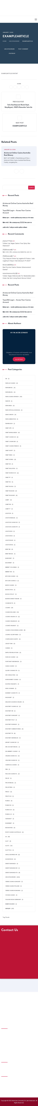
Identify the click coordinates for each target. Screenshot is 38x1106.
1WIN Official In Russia (12, 410)
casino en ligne (10, 612)
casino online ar (11, 621)
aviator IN (8, 531)
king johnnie (9, 688)
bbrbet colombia (11, 567)
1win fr (7, 401)
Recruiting (9, 827)
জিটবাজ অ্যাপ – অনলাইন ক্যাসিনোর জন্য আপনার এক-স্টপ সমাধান (18, 218)
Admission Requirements (12, 1032)
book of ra (9, 589)
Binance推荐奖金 (8, 265)
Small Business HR (11, 854)
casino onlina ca (11, 616)
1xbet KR (8, 464)
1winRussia (9, 423)
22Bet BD (8, 504)
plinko (7, 800)
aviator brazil (10, 517)
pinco (7, 791)
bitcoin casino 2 (10, 580)
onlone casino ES (11, 760)
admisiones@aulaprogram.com (10, 1083)
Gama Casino (9, 666)
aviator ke (9, 535)
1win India (8, 405)
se (6, 836)
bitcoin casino (10, 576)
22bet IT (7, 509)
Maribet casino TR (11, 693)
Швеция (7, 908)
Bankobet (8, 558)
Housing (6, 1049)
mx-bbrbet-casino (11, 751)
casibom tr (9, 603)
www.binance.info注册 (10, 273)
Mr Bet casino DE (10, 742)
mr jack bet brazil (11, 746)
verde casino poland (12, 886)
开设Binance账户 (8, 249)
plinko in (8, 805)
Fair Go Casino (10, 657)
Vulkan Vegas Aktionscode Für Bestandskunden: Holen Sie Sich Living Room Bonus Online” (19, 277)
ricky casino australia (13, 832)
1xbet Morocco (10, 473)
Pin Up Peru (8, 787)
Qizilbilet (8, 818)
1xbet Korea (9, 459)
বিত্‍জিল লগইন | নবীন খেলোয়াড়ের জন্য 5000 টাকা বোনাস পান (17, 222)
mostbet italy (10, 720)
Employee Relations (11, 652)
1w (6, 378)
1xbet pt (8, 477)
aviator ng (9, 544)
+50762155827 (5, 1088)
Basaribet (8, 562)
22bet (7, 500)
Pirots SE (8, 796)
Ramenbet (8, 823)
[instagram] (24, 1017)
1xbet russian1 (10, 495)
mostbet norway (11, 724)
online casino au (11, 755)
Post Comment (23, 49)
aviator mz (9, 540)
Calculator (7, 1052)
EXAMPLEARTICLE (20, 126)
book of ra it (9, 594)
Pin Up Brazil (9, 782)
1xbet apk (8, 428)
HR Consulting (10, 675)
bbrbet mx (8, 571)
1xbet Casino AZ (10, 437)
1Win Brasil (9, 387)
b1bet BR (7, 549)
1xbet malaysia (10, 468)
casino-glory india (11, 634)
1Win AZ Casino (10, 383)
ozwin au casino (11, 764)
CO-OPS (6, 1042)
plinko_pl (8, 814)
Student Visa (8, 1045)
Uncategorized (14, 41)
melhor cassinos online (13, 702)
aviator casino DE (11, 522)
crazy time (9, 643)
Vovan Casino (10, 895)
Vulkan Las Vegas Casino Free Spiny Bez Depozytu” (16, 244)
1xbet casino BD (10, 441)
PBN (6, 769)
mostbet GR (9, 711)
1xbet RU (8, 482)
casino (7, 607)
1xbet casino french (12, 446)
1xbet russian (9, 491)
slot (7, 841)
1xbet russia (9, 486)
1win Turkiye (9, 414)
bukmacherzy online (12, 598)
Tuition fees (7, 1036)
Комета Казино (9, 904)
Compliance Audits (11, 639)
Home (4, 41)
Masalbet (8, 697)
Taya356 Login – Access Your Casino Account (17, 212)
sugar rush (9, 859)
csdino (7, 648)
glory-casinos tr (11, 670)
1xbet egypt (9, 450)
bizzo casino (9, 585)
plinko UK (8, 809)
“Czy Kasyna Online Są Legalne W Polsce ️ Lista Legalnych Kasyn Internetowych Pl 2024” (18, 260)
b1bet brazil (9, 553)
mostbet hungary (11, 715)
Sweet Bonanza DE (11, 868)
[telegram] (23, 87)
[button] (16, 171)
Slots (7, 845)
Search (31, 187)
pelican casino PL (11, 773)
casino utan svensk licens (14, 630)
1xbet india (8, 455)
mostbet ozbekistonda (13, 729)
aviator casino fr (11, 526)
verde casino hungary (12, 881)
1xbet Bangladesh (11, 432)
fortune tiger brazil (12, 661)
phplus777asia (7, 241)
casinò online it (10, 625)
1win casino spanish (12, 396)
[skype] (27, 87)
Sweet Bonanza (10, 863)
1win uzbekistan (10, 419)
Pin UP (7, 778)
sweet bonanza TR (11, 872)
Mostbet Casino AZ (11, 706)
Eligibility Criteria (9, 1039)
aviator (8, 513)
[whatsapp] (19, 87)
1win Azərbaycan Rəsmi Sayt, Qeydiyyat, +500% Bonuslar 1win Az (18, 106)
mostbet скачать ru (11, 738)
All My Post (19, 359)
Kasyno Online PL (11, 684)
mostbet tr (9, 733)
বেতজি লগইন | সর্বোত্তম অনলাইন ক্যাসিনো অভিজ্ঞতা (15, 227)
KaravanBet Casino (11, 679)
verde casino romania (12, 890)
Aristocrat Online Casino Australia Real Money (17, 154)
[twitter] (15, 87)
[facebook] (11, 87)
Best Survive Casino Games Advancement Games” (17, 268)
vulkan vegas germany (13, 899)
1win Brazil (9, 392)
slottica (8, 850)
